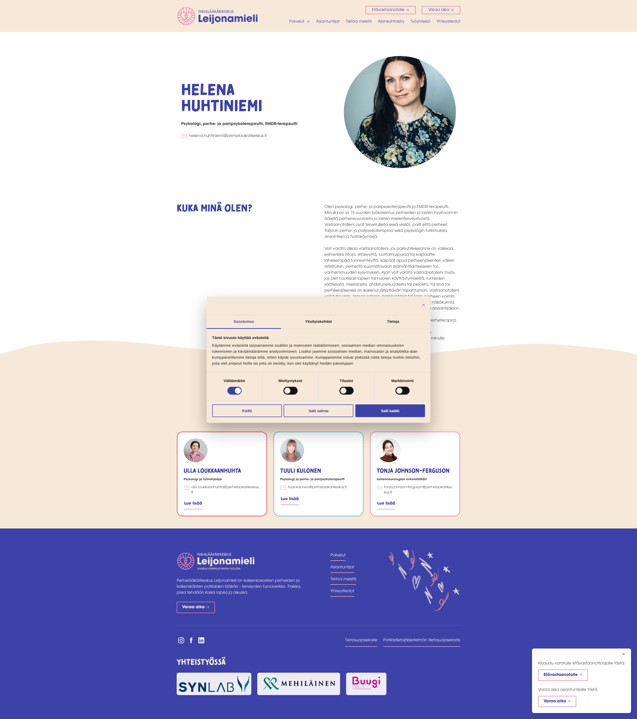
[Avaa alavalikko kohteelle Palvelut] (308, 21)
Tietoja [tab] (393, 321)
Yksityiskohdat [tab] (318, 321)
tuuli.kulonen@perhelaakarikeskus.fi (317, 487)
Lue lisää (193, 504)
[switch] (290, 391)
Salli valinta (318, 410)
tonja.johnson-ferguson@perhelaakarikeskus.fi (418, 489)
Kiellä (247, 410)
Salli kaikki (390, 410)
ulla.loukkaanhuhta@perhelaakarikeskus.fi (225, 489)
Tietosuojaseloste (361, 640)
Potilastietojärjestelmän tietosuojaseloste (421, 640)
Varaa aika (438, 10)
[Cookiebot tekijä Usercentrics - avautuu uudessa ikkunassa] (403, 305)
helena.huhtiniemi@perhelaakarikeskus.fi (227, 136)
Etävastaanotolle (388, 10)
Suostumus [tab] (244, 321)
